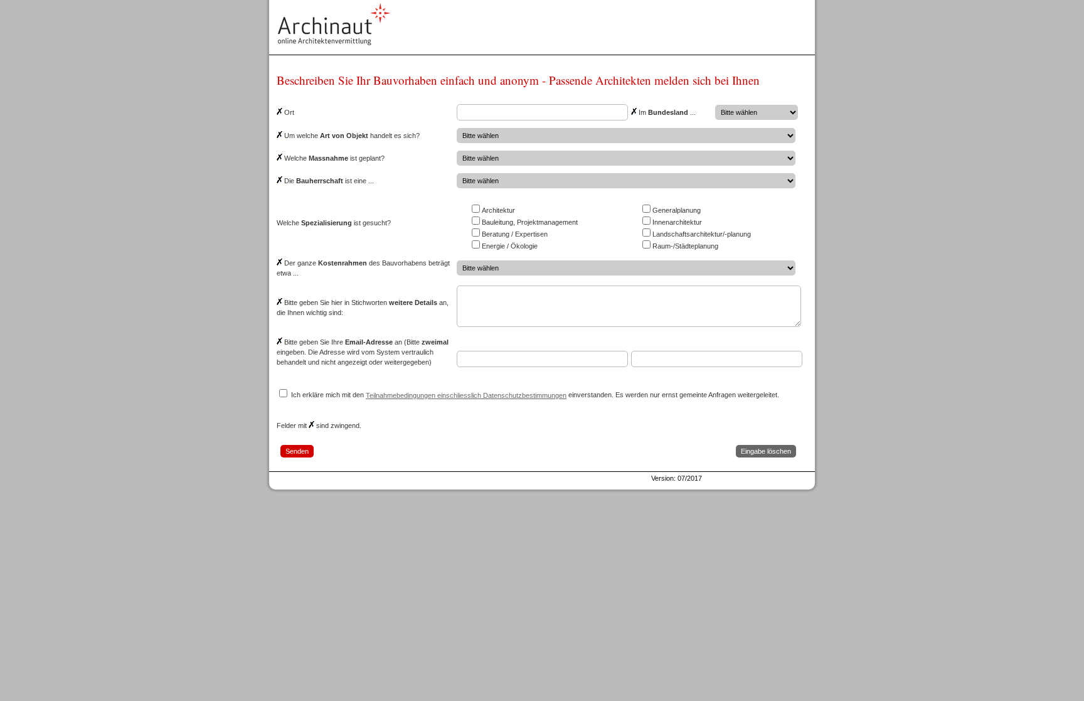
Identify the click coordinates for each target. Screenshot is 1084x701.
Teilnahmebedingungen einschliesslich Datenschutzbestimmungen (466, 395)
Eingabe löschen (766, 451)
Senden (297, 451)
